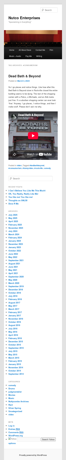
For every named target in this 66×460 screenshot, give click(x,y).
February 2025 (15, 224)
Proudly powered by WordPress (33, 455)
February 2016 (15, 338)
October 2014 (14, 370)
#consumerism (15, 168)
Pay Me (28, 56)
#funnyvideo (28, 168)
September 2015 (16, 347)
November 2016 (15, 318)
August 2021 (14, 263)
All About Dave (25, 50)
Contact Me (40, 50)
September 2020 (16, 276)
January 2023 (14, 247)
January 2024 (14, 240)
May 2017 (12, 305)
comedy (47, 168)
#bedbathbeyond (37, 165)
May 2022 (12, 257)
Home (11, 50)
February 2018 (15, 299)
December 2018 (15, 289)
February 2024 (15, 237)
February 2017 (15, 312)
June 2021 (13, 266)
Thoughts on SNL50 (17, 200)
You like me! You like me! (20, 196)
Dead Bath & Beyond (24, 76)
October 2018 (14, 292)
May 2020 (12, 279)
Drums (11, 388)
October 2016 (14, 321)
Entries (14, 429)
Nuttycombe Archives (18, 401)
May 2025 (12, 218)
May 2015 (12, 354)
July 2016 (12, 328)
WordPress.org (15, 435)
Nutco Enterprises (24, 17)
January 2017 (14, 315)
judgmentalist (14, 391)
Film (51, 50)
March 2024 (13, 234)
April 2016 (13, 335)
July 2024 (12, 231)
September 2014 (16, 373)
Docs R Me (13, 203)
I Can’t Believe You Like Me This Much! (27, 190)
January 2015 (14, 364)
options (12, 443)
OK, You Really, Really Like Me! (23, 193)
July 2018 (12, 295)
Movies (11, 394)
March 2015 (13, 357)
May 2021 (12, 269)
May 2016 (12, 331)
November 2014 (15, 367)
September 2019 (16, 286)
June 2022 (13, 253)
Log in (11, 425)
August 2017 (14, 302)
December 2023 (15, 244)
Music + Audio (15, 56)
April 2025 (13, 221)
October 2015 (14, 344)
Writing (39, 56)
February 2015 (15, 360)
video (19, 165)
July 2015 (12, 351)
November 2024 (15, 227)
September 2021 (16, 260)
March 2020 (13, 283)
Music (11, 398)
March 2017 (13, 309)
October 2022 (14, 250)
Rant (10, 404)
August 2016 (14, 325)
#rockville (38, 168)
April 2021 (13, 273)
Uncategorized (15, 411)
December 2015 (15, 341)
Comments (15, 432)
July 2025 (12, 214)
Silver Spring (14, 408)
